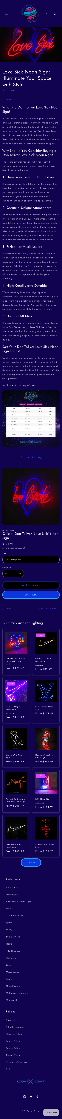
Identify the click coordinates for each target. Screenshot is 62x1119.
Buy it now (31, 594)
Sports (9, 979)
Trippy (9, 929)
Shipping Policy (14, 1034)
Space (9, 922)
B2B (8, 1069)
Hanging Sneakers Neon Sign (44, 755)
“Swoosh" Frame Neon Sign (14, 845)
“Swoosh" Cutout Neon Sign (43, 659)
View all (31, 862)
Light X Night (35, 1111)
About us (10, 1020)
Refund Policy (13, 1041)
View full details (47, 608)
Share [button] (8, 99)
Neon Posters (13, 986)
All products (12, 887)
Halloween (11, 958)
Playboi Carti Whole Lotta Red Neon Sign (16, 800)
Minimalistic (12, 1000)
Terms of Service (14, 1055)
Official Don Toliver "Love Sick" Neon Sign (15, 661)
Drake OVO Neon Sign (14, 755)
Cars (8, 965)
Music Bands (12, 972)
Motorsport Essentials (17, 993)
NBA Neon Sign (42, 799)
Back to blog (33, 457)
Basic (8, 908)
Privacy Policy (13, 1048)
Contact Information (16, 1062)
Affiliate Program (15, 1027)
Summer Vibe (13, 936)
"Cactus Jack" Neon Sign (44, 845)
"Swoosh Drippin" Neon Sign (14, 707)
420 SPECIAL (13, 951)
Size (4, 553)
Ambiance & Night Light (18, 901)
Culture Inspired (14, 915)
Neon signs (12, 894)
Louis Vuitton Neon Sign (44, 707)
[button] (6, 13)
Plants (9, 943)
